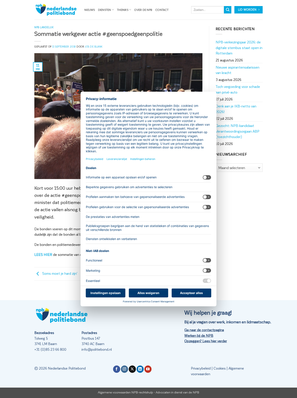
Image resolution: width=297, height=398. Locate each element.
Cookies (220, 368)
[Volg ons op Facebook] (116, 369)
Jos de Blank (94, 46)
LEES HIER (43, 254)
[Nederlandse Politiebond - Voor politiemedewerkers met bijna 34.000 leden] (56, 10)
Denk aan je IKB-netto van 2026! (236, 109)
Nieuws (89, 9)
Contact (162, 9)
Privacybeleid (201, 368)
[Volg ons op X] (132, 369)
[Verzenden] (227, 9)
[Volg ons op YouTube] (148, 369)
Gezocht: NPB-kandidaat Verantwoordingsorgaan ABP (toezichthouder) (237, 131)
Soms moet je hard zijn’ (59, 273)
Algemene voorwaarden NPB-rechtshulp (125, 392)
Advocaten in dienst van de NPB (177, 392)
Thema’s (122, 9)
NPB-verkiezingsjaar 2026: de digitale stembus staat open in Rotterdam (239, 47)
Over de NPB (143, 9)
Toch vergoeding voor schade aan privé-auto (238, 89)
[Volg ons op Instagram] (124, 369)
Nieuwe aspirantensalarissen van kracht (237, 70)
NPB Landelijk (43, 27)
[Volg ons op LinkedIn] (140, 369)
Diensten (104, 9)
